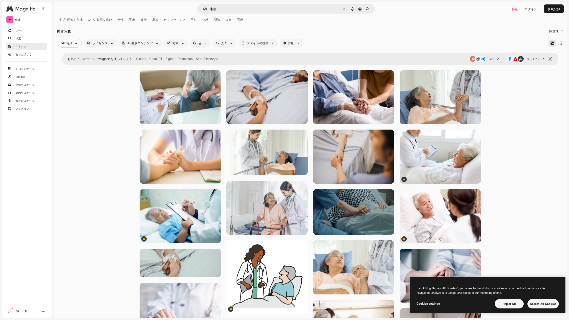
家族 (155, 19)
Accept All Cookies (543, 304)
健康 (143, 19)
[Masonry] (552, 43)
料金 (515, 9)
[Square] (560, 43)
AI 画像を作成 (73, 19)
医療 (240, 19)
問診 (217, 19)
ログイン (531, 9)
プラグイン (533, 59)
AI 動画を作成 (102, 19)
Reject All (509, 304)
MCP (492, 59)
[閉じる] (550, 59)
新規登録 (554, 9)
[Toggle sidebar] (43, 8)
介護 (205, 19)
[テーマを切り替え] (25, 311)
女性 (120, 19)
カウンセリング (174, 19)
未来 (228, 19)
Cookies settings (428, 303)
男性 (194, 19)
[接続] (9, 311)
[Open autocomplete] (203, 9)
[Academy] (17, 311)
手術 (132, 19)
